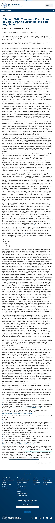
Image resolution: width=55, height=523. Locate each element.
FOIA (18, 484)
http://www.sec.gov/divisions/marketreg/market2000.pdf (16, 413)
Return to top (27, 474)
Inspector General (21, 486)
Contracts (4, 489)
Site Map (45, 484)
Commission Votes (7, 484)
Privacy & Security (48, 482)
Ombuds (19, 491)
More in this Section (6, 10)
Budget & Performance (8, 480)
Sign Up (27, 512)
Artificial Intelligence (22, 482)
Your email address (27, 504)
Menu (47, 5)
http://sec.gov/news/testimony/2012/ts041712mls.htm (38, 451)
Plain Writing (46, 480)
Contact (4, 486)
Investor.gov (36, 480)
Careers (4, 482)
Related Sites (36, 482)
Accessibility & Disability (23, 480)
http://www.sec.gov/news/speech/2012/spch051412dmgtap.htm (18, 444)
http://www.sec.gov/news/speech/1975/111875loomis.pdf (26, 407)
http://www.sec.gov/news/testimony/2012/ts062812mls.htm (24, 459)
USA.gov (35, 484)
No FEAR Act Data (21, 489)
